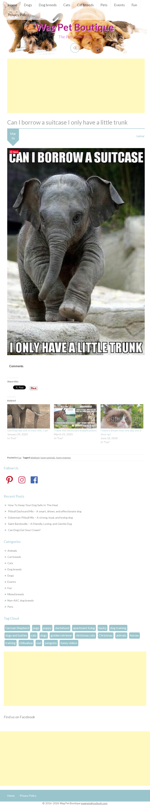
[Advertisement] (76, 86)
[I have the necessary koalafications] (75, 416)
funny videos (69, 643)
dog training (118, 628)
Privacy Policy (18, 15)
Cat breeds (85, 5)
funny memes (63, 457)
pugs (36, 628)
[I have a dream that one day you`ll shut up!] (122, 416)
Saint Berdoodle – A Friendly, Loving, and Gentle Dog (40, 523)
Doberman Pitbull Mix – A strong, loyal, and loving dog (40, 517)
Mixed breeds (15, 594)
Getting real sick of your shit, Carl (27, 430)
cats (34, 635)
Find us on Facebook (19, 717)
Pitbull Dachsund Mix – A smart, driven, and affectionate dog (44, 511)
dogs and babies (16, 635)
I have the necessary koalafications (75, 430)
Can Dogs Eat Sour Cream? (24, 530)
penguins (51, 643)
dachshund (62, 628)
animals (121, 635)
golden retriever (61, 635)
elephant (35, 457)
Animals (12, 550)
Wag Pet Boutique (75, 27)
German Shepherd (17, 628)
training (10, 643)
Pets (103, 5)
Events (119, 5)
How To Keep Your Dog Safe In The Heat (33, 505)
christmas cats (85, 635)
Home (12, 5)
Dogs (28, 5)
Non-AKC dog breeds (20, 600)
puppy (47, 628)
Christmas (105, 635)
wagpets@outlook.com (94, 803)
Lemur (140, 136)
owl (38, 643)
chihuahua (26, 643)
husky (102, 628)
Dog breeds (48, 5)
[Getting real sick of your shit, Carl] (28, 416)
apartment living (84, 628)
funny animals (48, 457)
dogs (43, 635)
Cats (66, 5)
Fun (134, 5)
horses (134, 635)
